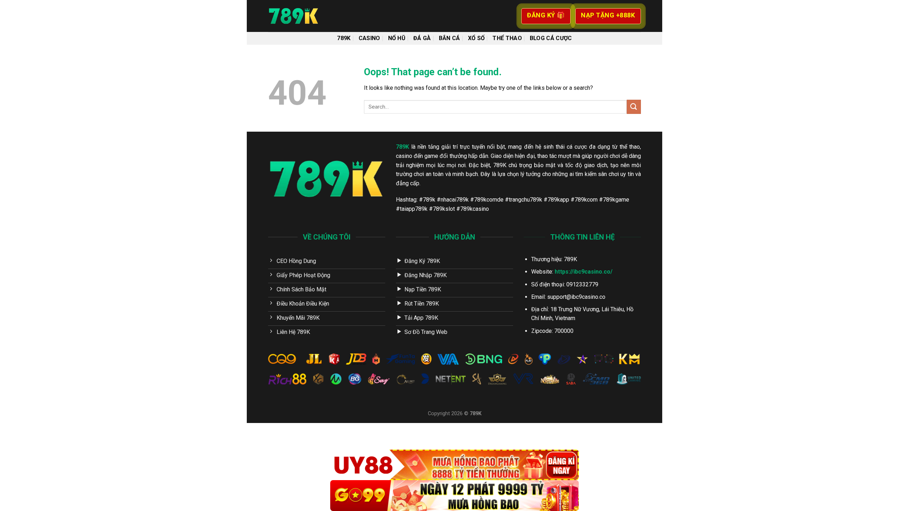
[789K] (303, 16)
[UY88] (454, 465)
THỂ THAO (507, 38)
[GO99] (454, 495)
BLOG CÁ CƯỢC (551, 38)
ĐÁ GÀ (422, 38)
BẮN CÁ (449, 38)
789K (343, 38)
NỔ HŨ (397, 38)
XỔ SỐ (476, 38)
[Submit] (634, 107)
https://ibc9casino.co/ (584, 271)
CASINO (369, 38)
